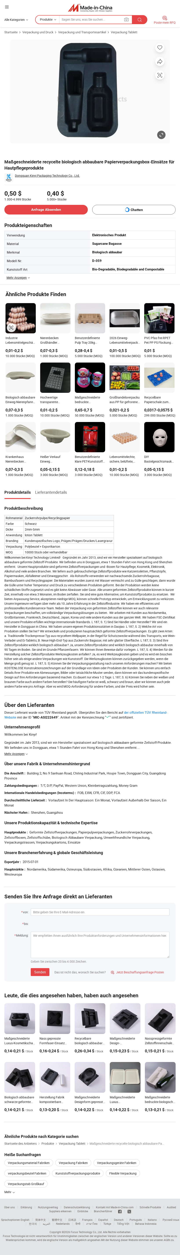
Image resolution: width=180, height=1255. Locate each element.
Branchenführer (103, 1211)
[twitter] (129, 1211)
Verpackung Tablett (124, 32)
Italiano (152, 1219)
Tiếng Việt (123, 1223)
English (25, 1219)
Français (87, 1219)
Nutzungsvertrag (48, 1207)
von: (26, 912)
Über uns (9, 1207)
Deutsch (119, 1219)
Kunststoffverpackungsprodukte (78, 1173)
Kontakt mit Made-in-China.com (115, 1207)
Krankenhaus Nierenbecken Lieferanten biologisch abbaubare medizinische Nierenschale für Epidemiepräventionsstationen (20, 459)
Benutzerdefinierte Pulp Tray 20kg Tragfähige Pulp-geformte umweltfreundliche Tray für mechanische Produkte (89, 340)
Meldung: (22, 935)
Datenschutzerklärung (77, 1207)
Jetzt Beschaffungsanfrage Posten (137, 972)
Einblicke (82, 1211)
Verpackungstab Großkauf (26, 1184)
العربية (46, 1223)
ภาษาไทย (91, 1223)
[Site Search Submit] (139, 19)
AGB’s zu (169, 1240)
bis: (26, 924)
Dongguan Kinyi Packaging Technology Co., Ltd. (47, 175)
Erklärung (26, 1207)
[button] (6, 6)
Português (136, 1219)
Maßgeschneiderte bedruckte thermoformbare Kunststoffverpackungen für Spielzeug (90, 400)
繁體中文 (57, 1219)
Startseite (11, 32)
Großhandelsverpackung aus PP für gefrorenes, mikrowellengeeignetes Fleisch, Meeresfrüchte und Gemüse (125, 400)
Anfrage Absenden (46, 209)
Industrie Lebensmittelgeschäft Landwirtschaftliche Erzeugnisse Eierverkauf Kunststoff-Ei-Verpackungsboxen (20, 340)
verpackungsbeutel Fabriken (27, 1173)
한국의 (33, 1223)
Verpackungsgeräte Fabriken (116, 1163)
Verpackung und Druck (37, 32)
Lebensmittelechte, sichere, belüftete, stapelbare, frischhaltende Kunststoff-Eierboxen (124, 459)
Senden (40, 972)
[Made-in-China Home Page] (90, 7)
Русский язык (171, 1219)
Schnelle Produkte (150, 1207)
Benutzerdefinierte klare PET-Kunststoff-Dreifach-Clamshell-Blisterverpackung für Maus (89, 459)
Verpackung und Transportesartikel (82, 32)
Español (103, 1219)
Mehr (8, 1192)
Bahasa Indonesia (146, 1223)
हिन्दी (78, 1223)
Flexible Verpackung (123, 1173)
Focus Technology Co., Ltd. (86, 1232)
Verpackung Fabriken (73, 1163)
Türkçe (107, 1223)
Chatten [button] (137, 210)
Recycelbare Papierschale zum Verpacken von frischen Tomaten (156, 400)
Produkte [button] (46, 19)
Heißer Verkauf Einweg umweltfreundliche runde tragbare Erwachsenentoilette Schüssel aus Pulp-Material (54, 459)
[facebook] (120, 1211)
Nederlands (63, 1223)
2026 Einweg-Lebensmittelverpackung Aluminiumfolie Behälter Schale (125, 340)
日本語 (72, 1219)
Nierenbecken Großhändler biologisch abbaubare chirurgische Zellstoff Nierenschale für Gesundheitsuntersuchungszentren (55, 340)
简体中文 (40, 1219)
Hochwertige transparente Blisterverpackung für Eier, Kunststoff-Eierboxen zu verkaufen (54, 400)
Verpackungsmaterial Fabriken (29, 1163)
